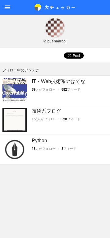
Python (39, 140)
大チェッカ (61, 7)
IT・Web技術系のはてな (58, 81)
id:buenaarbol (55, 41)
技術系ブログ (46, 111)
